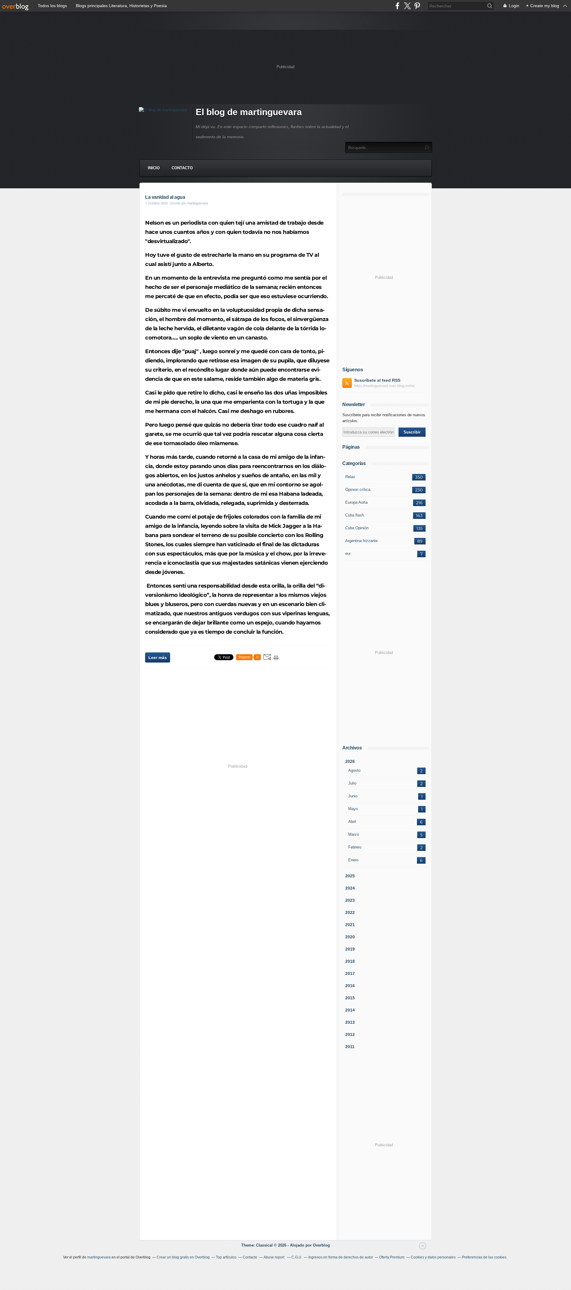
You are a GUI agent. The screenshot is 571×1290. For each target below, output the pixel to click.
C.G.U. (296, 1257)
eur (348, 553)
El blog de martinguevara (249, 112)
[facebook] (397, 5)
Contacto (182, 168)
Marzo (353, 834)
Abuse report (274, 1257)
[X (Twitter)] (407, 5)
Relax (350, 477)
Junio (352, 796)
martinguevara (99, 1257)
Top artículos (226, 1257)
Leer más (157, 657)
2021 (350, 924)
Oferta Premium (391, 1257)
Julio (352, 783)
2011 (349, 1046)
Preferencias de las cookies (484, 1257)
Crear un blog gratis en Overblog (183, 1257)
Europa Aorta (356, 502)
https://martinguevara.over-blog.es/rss (384, 386)
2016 (350, 985)
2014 (350, 1010)
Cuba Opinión (356, 528)
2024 (350, 888)
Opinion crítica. (358, 489)
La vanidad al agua (165, 197)
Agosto (354, 770)
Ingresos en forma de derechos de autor (340, 1257)
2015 (350, 997)
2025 (350, 875)
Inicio (154, 168)
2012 (350, 1034)
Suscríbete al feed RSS (377, 380)
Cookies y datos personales (433, 1257)
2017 (350, 973)
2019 (350, 949)
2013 (350, 1022)
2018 (350, 961)
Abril (352, 821)
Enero (353, 860)
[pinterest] (417, 5)
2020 (350, 936)
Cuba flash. (355, 515)
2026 (350, 761)
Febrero (354, 847)
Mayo (353, 809)
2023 (350, 900)
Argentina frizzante (361, 540)
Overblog (321, 1245)
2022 (350, 912)
